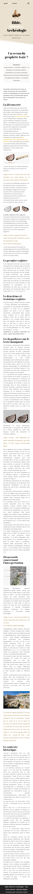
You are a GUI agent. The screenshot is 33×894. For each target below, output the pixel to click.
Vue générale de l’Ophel (12, 78)
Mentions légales (21, 889)
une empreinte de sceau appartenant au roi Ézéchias (15, 139)
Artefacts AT (18, 35)
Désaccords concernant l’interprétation (16, 75)
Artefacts (11, 35)
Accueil (5, 35)
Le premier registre (20, 67)
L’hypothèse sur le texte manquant (16, 72)
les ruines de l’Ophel (21, 116)
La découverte (8, 67)
